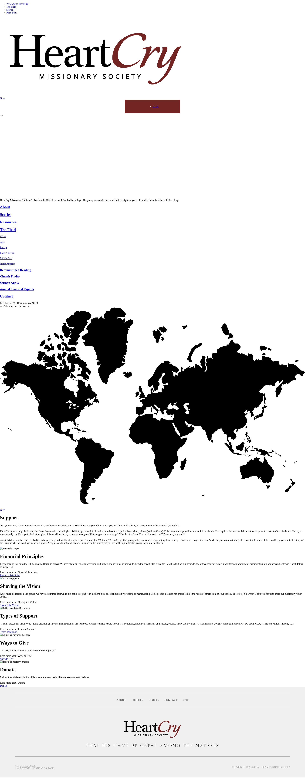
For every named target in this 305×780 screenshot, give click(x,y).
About (121, 700)
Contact (170, 700)
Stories (9, 9)
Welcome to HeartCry (17, 4)
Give (2, 98)
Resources (11, 12)
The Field (11, 6)
